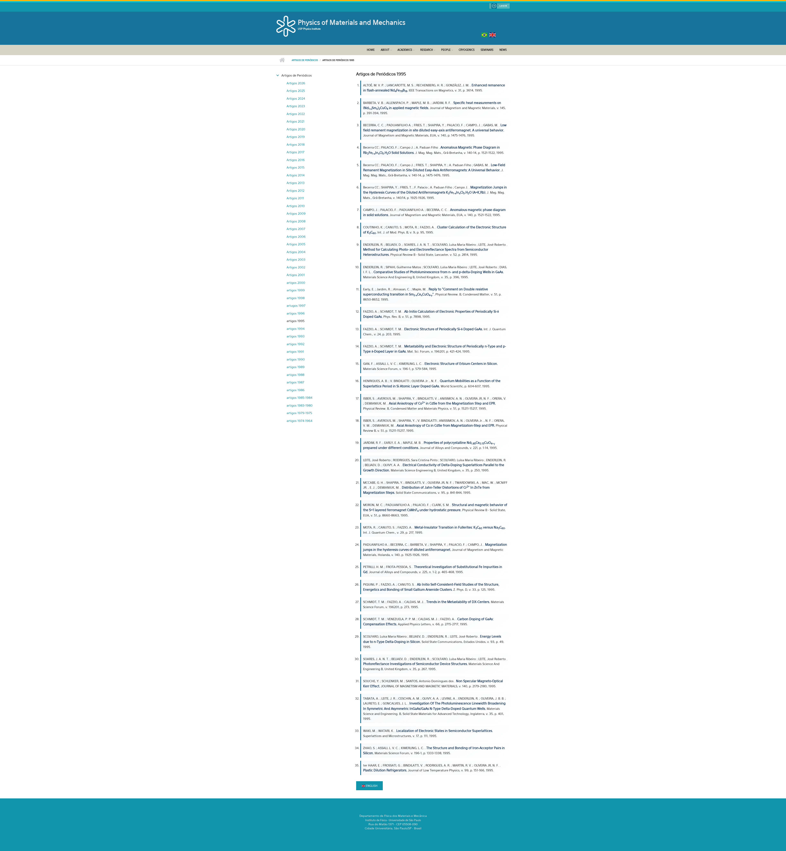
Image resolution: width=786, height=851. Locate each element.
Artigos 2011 (295, 198)
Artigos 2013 (296, 183)
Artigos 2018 (296, 144)
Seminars (487, 49)
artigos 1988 (295, 374)
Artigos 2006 (296, 236)
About (385, 49)
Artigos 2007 (296, 229)
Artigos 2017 (295, 152)
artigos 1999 (296, 290)
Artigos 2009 (296, 213)
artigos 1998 (296, 298)
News (503, 49)
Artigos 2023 (296, 106)
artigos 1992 (295, 344)
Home (371, 49)
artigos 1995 (296, 321)
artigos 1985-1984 (299, 397)
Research (426, 49)
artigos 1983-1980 (300, 405)
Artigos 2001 (296, 275)
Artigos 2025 (296, 90)
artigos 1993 (296, 336)
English (371, 785)
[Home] (286, 26)
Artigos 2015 (296, 167)
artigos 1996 (296, 313)
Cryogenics (466, 49)
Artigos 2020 (296, 129)
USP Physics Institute (309, 28)
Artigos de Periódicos (305, 60)
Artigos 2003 (296, 259)
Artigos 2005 (296, 244)
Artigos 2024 (296, 98)
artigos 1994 (296, 328)
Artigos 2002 (296, 267)
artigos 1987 (295, 382)
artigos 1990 (296, 359)
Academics (405, 49)
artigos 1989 (296, 367)
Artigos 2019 (296, 137)
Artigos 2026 (296, 83)
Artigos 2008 (296, 221)
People (446, 49)
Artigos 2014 (296, 175)
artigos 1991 (295, 351)
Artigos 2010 (296, 206)
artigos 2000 (296, 282)
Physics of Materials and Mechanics (351, 22)
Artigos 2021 (295, 121)
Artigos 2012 (295, 190)
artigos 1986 (296, 390)
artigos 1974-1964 (299, 421)
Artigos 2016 (296, 160)
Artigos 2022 (296, 114)
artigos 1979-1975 (299, 413)
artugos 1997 (296, 305)
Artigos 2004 (296, 252)
